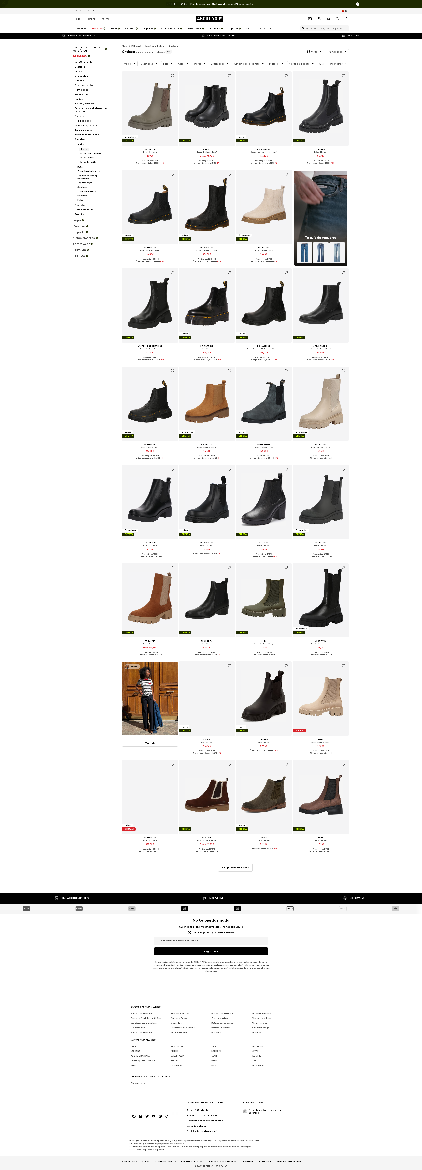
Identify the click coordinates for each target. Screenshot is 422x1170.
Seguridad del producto (289, 1161)
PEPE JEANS (258, 1065)
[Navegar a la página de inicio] (148, 1104)
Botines (161, 46)
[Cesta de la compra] (347, 19)
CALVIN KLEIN (177, 1056)
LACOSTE (216, 1051)
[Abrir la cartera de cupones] (310, 19)
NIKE (213, 1065)
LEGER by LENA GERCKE (143, 1060)
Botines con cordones (222, 1023)
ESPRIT (215, 1060)
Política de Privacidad (164, 965)
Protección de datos (191, 1161)
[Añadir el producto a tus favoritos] (172, 76)
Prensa (145, 1161)
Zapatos (149, 46)
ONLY (133, 1046)
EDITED (175, 1060)
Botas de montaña (261, 1013)
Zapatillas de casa (180, 1013)
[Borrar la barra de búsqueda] (346, 28)
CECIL (214, 1056)
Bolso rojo (216, 1032)
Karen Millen (258, 1046)
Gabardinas (177, 1023)
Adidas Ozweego (260, 1027)
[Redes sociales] (134, 1116)
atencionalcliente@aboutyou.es (182, 968)
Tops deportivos (219, 1018)
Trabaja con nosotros (165, 1161)
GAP (254, 1060)
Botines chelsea (179, 1032)
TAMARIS (256, 1056)
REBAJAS (136, 46)
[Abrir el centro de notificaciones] (328, 19)
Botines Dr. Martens (221, 1027)
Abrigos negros (259, 1023)
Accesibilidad (264, 1161)
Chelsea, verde (138, 1083)
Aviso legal (247, 1161)
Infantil (105, 18)
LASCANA (135, 1051)
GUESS (134, 1065)
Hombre (90, 18)
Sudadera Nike (138, 1027)
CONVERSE (176, 1065)
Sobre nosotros (129, 1161)
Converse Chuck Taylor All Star (146, 1018)
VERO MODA (177, 1046)
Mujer (77, 18)
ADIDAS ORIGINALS (140, 1056)
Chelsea (173, 46)
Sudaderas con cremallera (144, 1023)
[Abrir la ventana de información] (357, 4)
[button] (314, 51)
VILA (213, 1046)
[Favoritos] (338, 19)
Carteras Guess (179, 1018)
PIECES (174, 1051)
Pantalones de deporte (183, 1027)
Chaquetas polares (261, 1018)
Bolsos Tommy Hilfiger (142, 1013)
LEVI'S (255, 1051)
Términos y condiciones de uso (222, 1161)
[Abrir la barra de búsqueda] (302, 28)
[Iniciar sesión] (319, 19)
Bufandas (256, 1032)
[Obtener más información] (150, 165)
